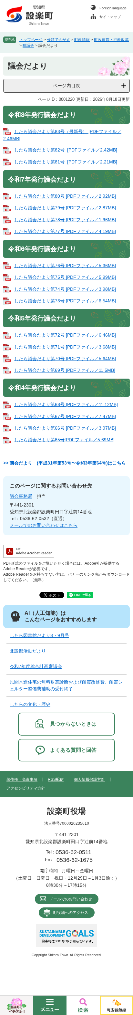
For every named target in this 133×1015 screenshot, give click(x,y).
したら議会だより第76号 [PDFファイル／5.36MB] (65, 265)
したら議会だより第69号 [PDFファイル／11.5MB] (64, 370)
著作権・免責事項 (21, 779)
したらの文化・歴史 (30, 704)
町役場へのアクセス (70, 912)
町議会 (28, 45)
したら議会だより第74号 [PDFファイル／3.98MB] (65, 289)
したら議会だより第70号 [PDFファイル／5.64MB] (65, 358)
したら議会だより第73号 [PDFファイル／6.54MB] (65, 300)
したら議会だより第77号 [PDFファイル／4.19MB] (65, 231)
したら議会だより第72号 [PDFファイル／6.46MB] (65, 335)
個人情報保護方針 (89, 779)
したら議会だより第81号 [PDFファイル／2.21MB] (65, 161)
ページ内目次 (66, 85)
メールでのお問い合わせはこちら (43, 525)
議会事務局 (21, 496)
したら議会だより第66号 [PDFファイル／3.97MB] (65, 428)
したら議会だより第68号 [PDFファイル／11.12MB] (66, 404)
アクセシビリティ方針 (25, 788)
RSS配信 (56, 779)
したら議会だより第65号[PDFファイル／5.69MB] (64, 439)
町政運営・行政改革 (111, 39)
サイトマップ (110, 17)
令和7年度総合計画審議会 (36, 666)
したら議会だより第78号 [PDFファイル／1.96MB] (65, 219)
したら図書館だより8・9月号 (39, 635)
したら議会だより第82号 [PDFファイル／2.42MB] (65, 149)
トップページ (31, 39)
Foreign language (113, 8)
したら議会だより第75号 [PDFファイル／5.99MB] (65, 277)
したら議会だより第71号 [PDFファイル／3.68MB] (65, 347)
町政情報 (82, 39)
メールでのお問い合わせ (70, 899)
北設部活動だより (28, 651)
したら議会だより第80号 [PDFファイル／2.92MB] (65, 196)
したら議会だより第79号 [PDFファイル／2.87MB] (65, 207)
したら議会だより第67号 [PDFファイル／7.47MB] (65, 416)
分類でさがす (58, 39)
